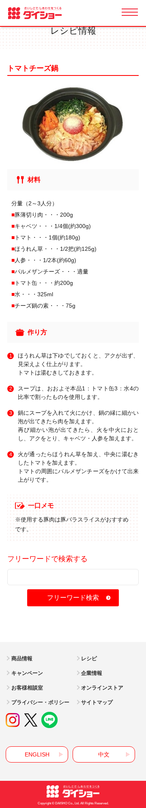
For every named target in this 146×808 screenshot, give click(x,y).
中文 (104, 754)
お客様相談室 (27, 688)
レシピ (89, 658)
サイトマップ (97, 702)
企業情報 (91, 673)
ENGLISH (37, 754)
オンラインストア (102, 688)
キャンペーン (27, 673)
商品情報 (21, 658)
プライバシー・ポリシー (40, 702)
